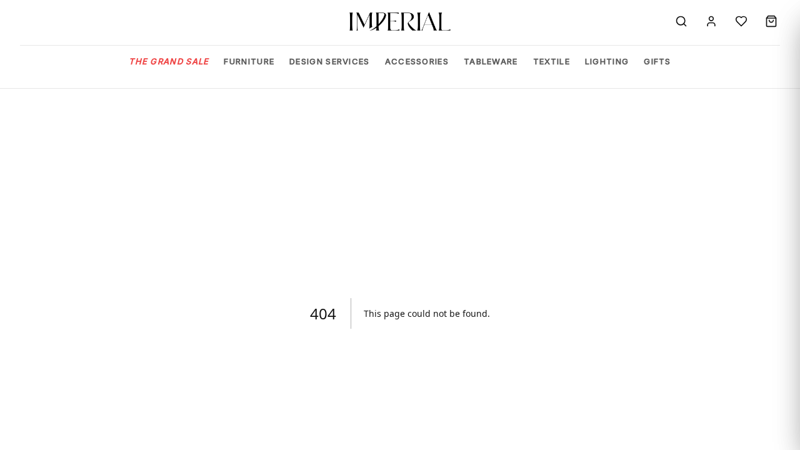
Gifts (657, 61)
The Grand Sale (169, 61)
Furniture (249, 61)
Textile (551, 61)
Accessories (417, 61)
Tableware (491, 61)
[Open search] (681, 21)
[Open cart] (771, 21)
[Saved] (741, 21)
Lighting (607, 61)
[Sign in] (711, 21)
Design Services (329, 61)
